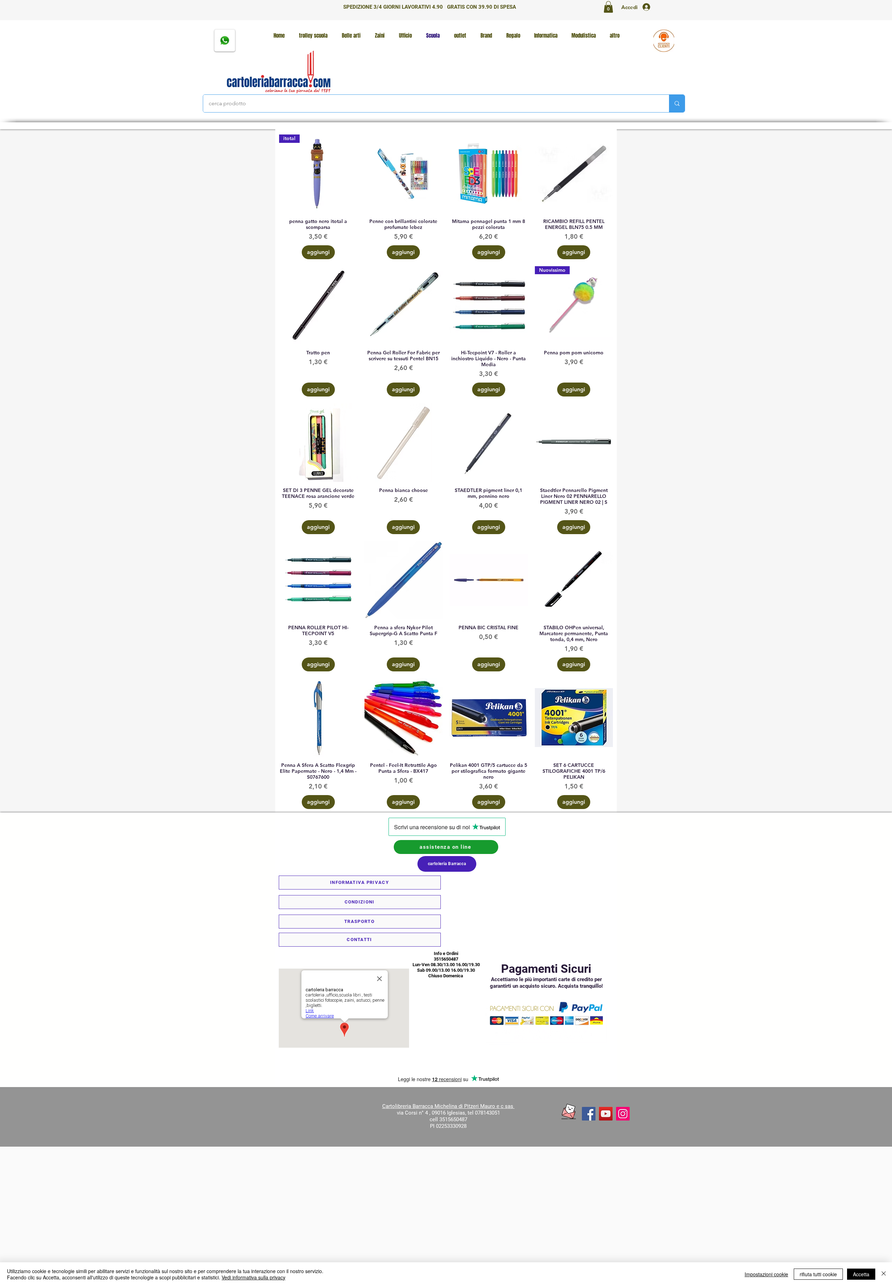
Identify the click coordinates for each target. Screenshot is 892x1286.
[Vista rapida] (403, 173)
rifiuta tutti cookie (818, 1274)
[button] (608, 7)
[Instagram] (623, 1114)
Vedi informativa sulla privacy (253, 1277)
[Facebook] (588, 1114)
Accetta (861, 1274)
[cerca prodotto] (677, 103)
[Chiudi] (883, 1274)
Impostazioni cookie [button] (766, 1274)
